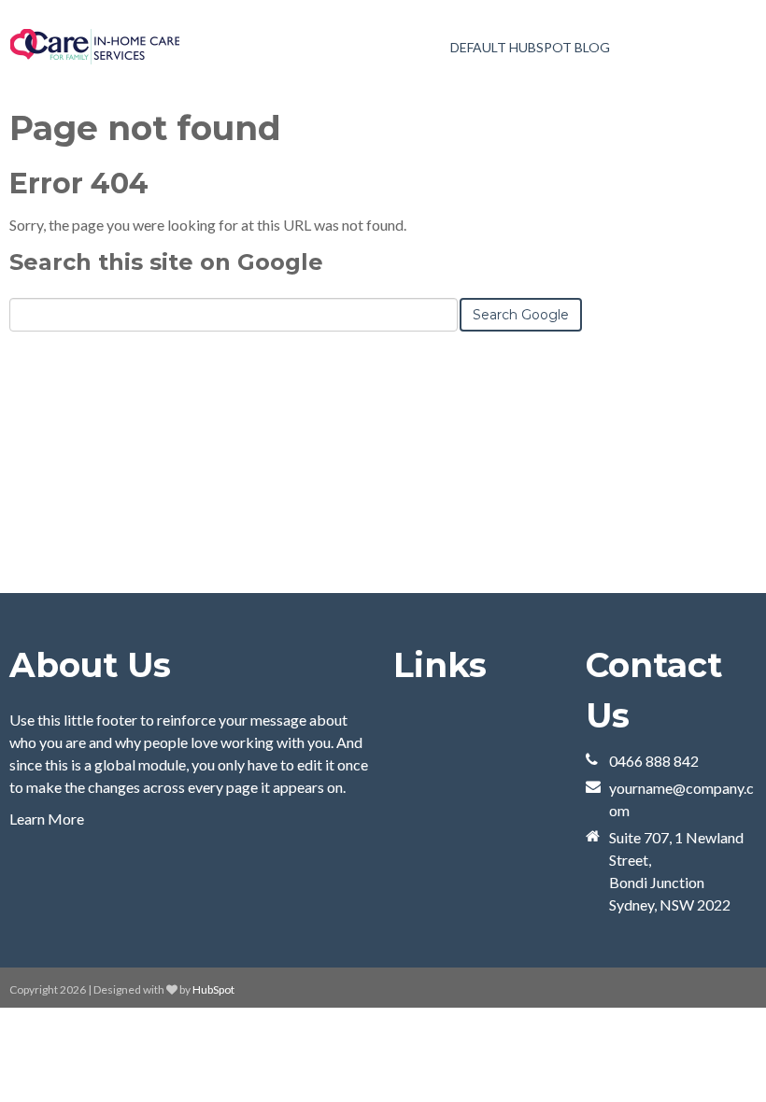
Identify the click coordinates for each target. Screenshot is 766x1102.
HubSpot (213, 989)
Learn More (46, 818)
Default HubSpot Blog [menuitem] (530, 47)
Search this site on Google (166, 262)
